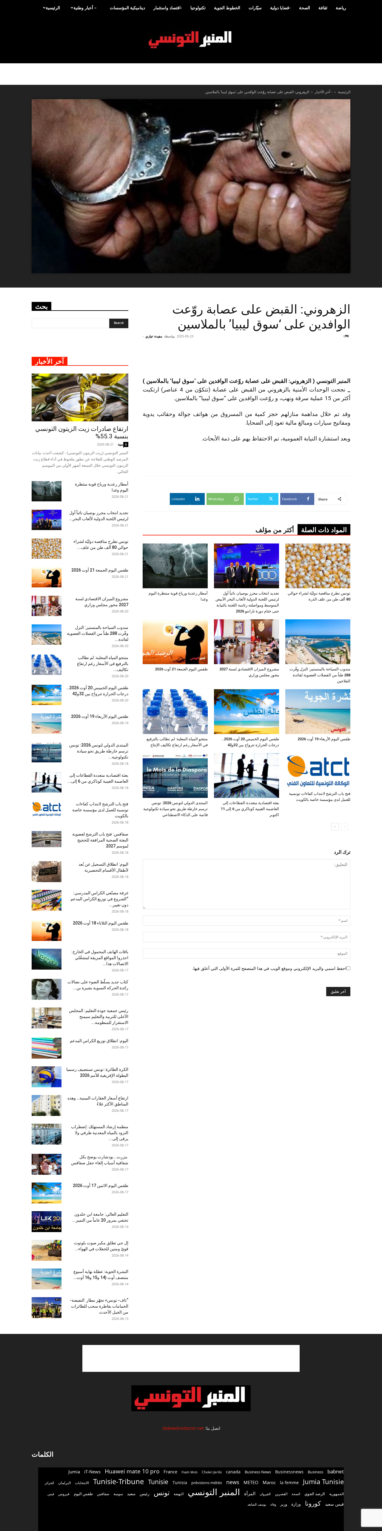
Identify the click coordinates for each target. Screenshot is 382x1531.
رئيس (145, 1493)
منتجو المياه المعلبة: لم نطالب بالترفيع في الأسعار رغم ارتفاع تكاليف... (102, 663)
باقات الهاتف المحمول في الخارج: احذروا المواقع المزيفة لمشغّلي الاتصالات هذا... (99, 957)
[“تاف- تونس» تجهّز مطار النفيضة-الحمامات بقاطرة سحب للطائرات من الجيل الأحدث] (46, 1307)
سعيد (131, 1493)
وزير (283, 1504)
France (170, 1472)
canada (233, 1472)
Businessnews (289, 1472)
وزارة (296, 1504)
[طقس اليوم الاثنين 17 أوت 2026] (46, 1193)
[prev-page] (344, 826)
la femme (289, 1482)
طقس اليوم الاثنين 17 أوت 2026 (100, 1185)
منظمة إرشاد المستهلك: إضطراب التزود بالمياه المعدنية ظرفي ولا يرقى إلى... (99, 1132)
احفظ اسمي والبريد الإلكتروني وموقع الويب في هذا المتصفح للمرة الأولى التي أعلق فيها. (269, 968)
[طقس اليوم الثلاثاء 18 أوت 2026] (46, 930)
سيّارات (255, 7)
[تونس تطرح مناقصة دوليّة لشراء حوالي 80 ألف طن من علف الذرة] (317, 565)
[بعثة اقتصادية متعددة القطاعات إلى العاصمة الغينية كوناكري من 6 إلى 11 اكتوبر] (246, 775)
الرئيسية (53, 7)
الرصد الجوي (314, 1493)
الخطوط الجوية (227, 7)
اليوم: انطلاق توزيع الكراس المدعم (99, 1040)
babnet (335, 1471)
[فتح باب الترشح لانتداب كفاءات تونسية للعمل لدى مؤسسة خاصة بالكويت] (317, 771)
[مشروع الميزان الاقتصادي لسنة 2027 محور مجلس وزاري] (246, 641)
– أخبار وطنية (84, 7)
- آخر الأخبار (323, 91)
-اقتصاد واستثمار (167, 7)
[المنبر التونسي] (191, 40)
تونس (162, 1492)
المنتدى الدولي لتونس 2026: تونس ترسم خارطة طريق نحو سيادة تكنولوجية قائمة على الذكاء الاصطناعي (175, 809)
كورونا (313, 1503)
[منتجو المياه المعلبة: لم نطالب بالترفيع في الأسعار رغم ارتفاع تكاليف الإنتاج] (175, 711)
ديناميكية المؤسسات (127, 7)
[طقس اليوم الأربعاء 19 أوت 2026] (317, 711)
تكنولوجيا (198, 7)
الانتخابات (82, 1482)
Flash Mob (189, 1472)
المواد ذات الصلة (324, 530)
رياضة (341, 7)
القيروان (265, 1494)
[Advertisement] (191, 1358)
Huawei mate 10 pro (132, 1471)
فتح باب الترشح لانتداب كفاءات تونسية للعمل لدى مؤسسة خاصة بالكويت (100, 809)
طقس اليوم (83, 1493)
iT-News (92, 1472)
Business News (258, 1472)
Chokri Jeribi (212, 1471)
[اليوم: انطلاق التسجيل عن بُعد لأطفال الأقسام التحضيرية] (46, 871)
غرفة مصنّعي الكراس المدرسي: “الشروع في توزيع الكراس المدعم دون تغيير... (99, 898)
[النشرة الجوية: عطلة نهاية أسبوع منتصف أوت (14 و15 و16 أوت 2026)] (46, 1279)
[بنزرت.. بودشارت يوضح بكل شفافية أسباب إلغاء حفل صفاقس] (46, 1164)
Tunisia (179, 1482)
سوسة (118, 1493)
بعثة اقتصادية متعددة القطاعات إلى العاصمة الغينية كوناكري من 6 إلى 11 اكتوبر (250, 809)
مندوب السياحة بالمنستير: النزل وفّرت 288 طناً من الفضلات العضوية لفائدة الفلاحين (319, 675)
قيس (50, 1494)
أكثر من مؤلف (274, 530)
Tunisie (158, 1481)
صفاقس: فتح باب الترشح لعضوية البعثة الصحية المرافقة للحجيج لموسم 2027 (100, 840)
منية (120, 444)
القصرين (281, 1493)
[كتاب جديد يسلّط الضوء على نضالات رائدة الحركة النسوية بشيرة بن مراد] (46, 989)
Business (315, 1472)
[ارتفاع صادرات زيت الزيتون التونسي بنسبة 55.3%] (80, 397)
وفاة (273, 1504)
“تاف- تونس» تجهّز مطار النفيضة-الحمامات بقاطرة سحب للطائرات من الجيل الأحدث (99, 1306)
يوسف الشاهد (256, 1504)
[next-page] (335, 826)
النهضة (179, 1493)
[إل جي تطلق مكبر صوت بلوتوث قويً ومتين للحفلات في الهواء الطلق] (46, 1250)
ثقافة (322, 7)
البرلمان (64, 1483)
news (232, 1482)
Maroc (269, 1482)
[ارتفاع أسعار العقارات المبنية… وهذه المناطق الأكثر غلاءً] (46, 1105)
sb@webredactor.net (183, 1428)
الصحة (304, 7)
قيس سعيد (334, 1504)
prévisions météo (206, 1482)
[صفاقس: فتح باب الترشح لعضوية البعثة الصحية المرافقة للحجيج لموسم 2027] (46, 839)
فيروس (64, 1493)
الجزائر (49, 1483)
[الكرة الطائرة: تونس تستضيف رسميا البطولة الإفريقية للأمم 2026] (46, 1076)
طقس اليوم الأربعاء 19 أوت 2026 (324, 739)
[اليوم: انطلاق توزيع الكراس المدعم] (46, 1048)
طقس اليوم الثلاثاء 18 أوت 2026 (100, 923)
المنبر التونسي (214, 1492)
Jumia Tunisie (323, 1481)
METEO (251, 1482)
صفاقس (103, 1493)
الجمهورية (336, 1494)
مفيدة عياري (153, 336)
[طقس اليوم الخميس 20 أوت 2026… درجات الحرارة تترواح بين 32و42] (246, 711)
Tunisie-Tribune (118, 1481)
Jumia (74, 1472)
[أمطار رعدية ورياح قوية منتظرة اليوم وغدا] (175, 565)
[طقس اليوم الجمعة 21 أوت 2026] (175, 641)
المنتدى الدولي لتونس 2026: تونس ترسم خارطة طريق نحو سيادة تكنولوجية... (98, 751)
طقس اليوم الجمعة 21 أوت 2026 (181, 669)
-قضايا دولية (280, 7)
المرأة (249, 1493)
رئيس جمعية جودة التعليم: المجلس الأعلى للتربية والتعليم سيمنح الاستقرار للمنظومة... (98, 1016)
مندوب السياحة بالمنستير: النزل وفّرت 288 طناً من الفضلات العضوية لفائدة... (97, 633)
